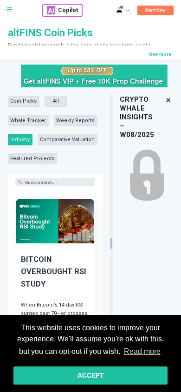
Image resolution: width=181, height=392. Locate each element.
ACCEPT (91, 375)
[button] (168, 100)
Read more (142, 351)
